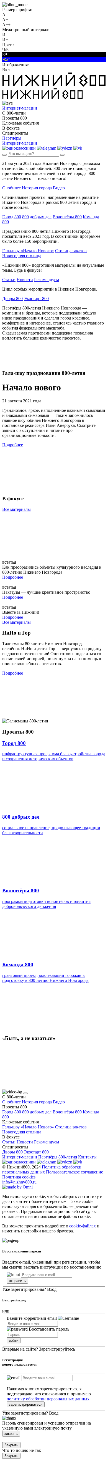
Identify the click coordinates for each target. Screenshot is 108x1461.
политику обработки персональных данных (48, 1398)
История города (37, 187)
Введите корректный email (32, 1318)
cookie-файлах (82, 1226)
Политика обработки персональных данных (41, 1169)
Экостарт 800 (36, 298)
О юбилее (11, 187)
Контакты (87, 1157)
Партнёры (11, 138)
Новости (25, 279)
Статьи (9, 279)
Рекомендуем (46, 279)
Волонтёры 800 (67, 216)
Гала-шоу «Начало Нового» (28, 250)
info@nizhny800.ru (19, 1182)
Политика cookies (18, 1177)
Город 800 (11, 216)
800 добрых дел (37, 216)
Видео (59, 187)
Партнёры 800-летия (57, 1157)
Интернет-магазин (19, 1157)
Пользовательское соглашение (74, 1172)
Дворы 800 (12, 298)
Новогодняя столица (21, 255)
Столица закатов (71, 250)
